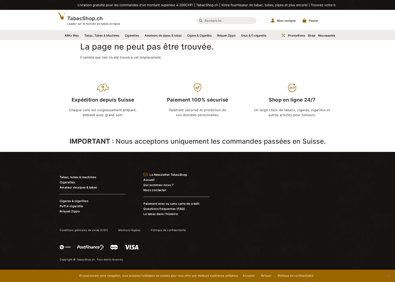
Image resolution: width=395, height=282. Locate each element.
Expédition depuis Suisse (103, 100)
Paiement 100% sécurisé (197, 100)
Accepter (249, 275)
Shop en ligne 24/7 (292, 100)
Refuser (266, 275)
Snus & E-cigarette (253, 35)
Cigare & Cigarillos (199, 35)
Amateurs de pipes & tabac (163, 35)
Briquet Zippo (226, 35)
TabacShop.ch (85, 18)
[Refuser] (388, 275)
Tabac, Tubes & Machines (102, 35)
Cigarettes (132, 35)
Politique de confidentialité (296, 275)
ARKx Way (72, 35)
